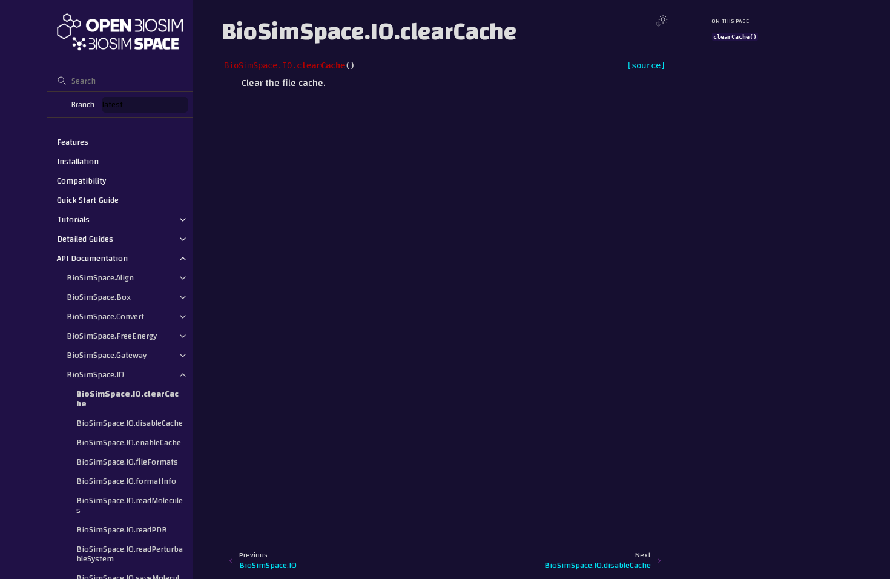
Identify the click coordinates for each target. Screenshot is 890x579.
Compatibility (81, 181)
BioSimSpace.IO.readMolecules (129, 505)
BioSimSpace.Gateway (107, 355)
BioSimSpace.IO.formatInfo (126, 481)
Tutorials (73, 220)
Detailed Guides (85, 239)
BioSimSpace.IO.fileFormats (127, 462)
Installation (78, 162)
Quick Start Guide (88, 200)
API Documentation (92, 258)
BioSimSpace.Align (100, 278)
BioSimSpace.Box (99, 297)
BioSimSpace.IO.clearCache (127, 399)
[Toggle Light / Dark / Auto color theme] (662, 21)
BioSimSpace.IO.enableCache (128, 443)
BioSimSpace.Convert (105, 317)
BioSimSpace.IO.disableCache (129, 423)
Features (72, 142)
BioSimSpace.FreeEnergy (112, 336)
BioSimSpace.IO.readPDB (121, 530)
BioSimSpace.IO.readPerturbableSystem (129, 554)
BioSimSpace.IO (95, 375)
